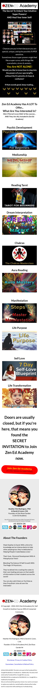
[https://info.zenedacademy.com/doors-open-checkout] (19, 140)
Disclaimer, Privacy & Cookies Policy (19, 660)
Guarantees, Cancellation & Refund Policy (20, 664)
